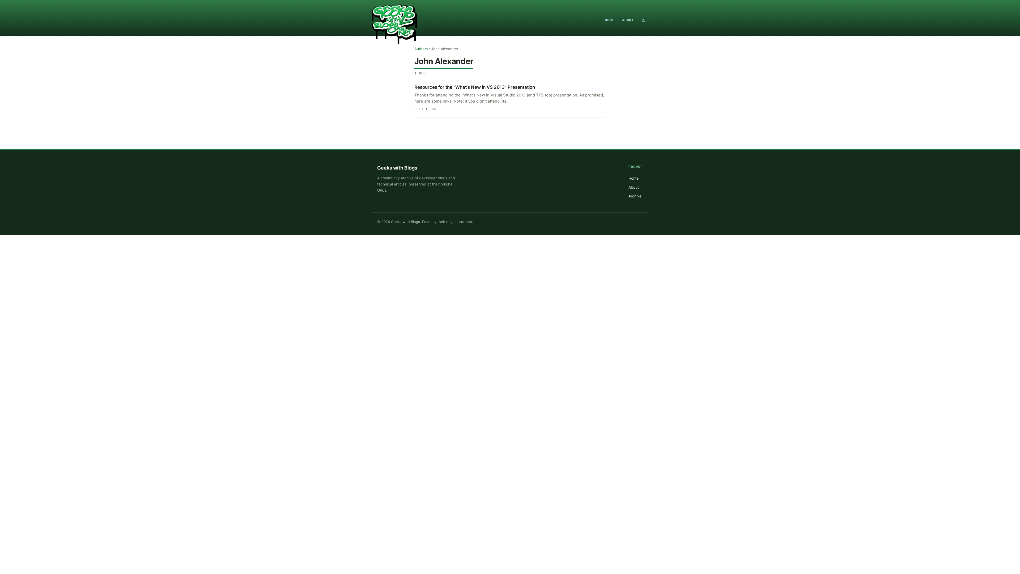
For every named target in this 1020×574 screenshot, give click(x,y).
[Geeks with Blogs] (394, 20)
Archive (634, 196)
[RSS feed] (643, 20)
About (628, 20)
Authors (421, 49)
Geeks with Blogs (397, 168)
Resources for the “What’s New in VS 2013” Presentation (474, 87)
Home (609, 20)
